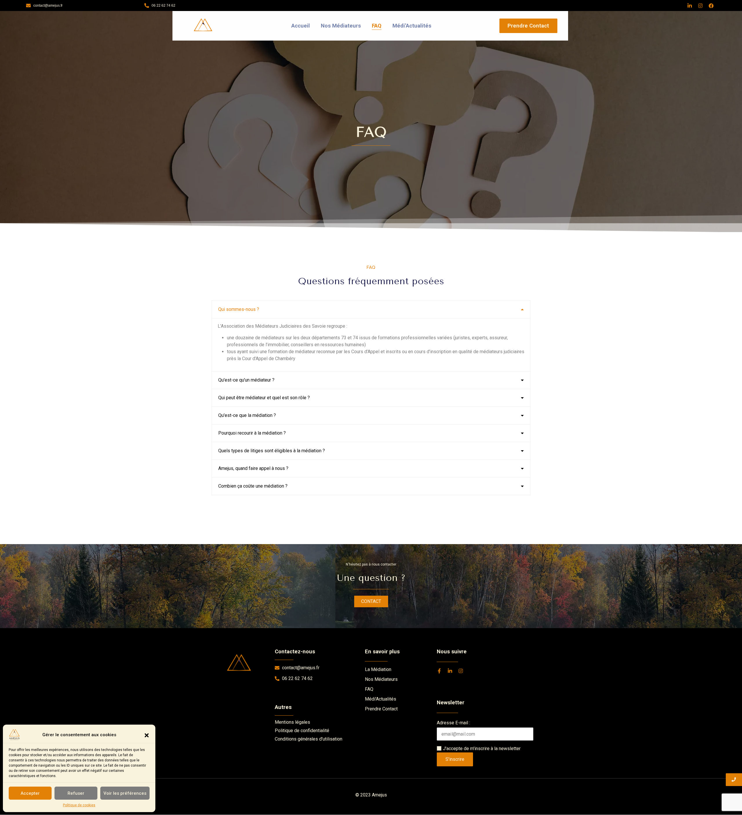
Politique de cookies (79, 805)
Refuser (76, 793)
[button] (147, 735)
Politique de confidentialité (302, 730)
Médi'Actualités (380, 699)
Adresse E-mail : (453, 723)
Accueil (300, 26)
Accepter (30, 793)
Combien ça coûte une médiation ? (253, 486)
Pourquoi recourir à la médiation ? (252, 433)
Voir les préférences (124, 793)
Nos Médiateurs (341, 26)
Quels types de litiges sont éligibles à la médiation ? (271, 450)
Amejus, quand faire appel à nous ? (253, 468)
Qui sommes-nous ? (238, 309)
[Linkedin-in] (689, 5)
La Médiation (378, 669)
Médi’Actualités (411, 26)
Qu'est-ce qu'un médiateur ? (246, 380)
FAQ (376, 26)
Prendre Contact (381, 709)
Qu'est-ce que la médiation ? (247, 415)
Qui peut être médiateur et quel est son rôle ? (264, 397)
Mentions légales (292, 722)
